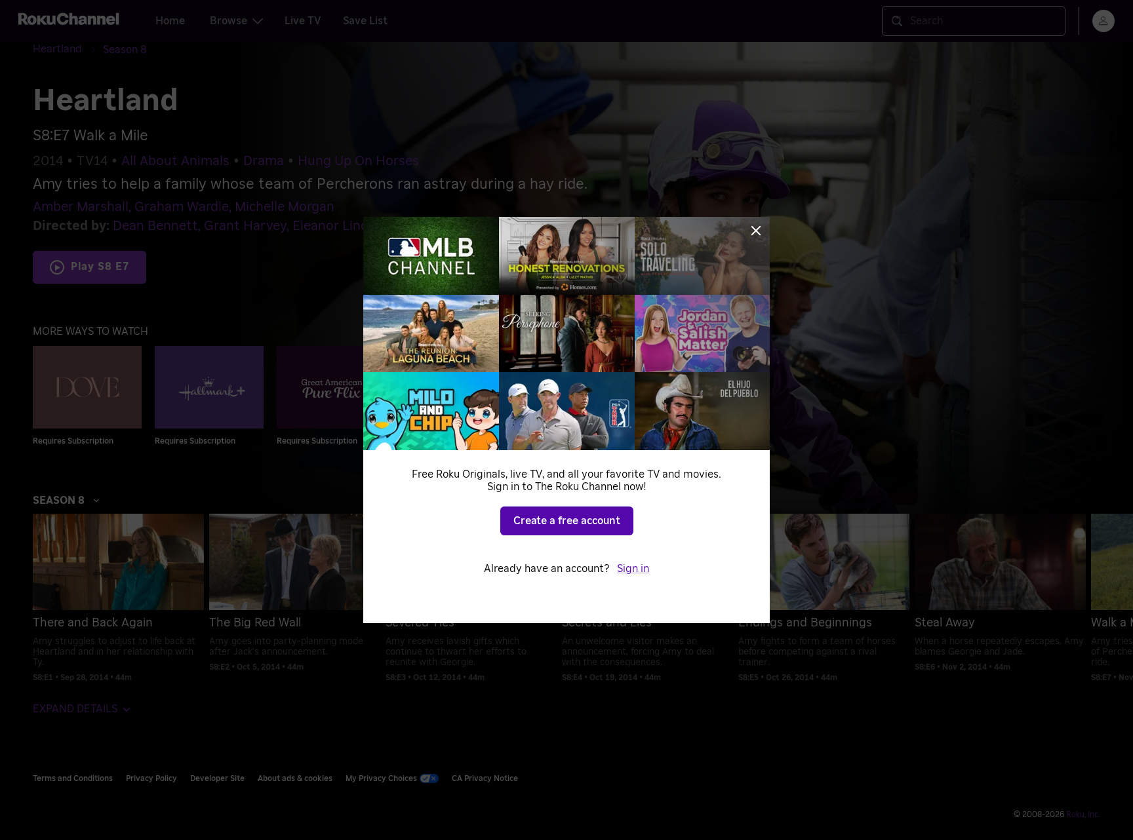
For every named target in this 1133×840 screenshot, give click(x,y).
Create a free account (566, 521)
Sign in (633, 568)
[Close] (755, 230)
